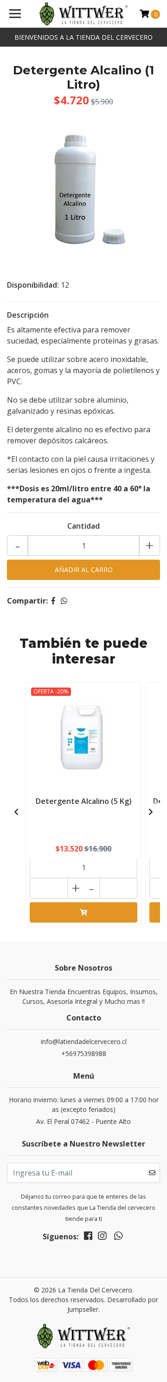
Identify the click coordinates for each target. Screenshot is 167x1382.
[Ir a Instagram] (102, 1237)
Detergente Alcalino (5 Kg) (84, 801)
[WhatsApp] (118, 1237)
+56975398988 (83, 1053)
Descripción (28, 315)
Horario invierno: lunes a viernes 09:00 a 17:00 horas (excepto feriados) (84, 1104)
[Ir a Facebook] (88, 1237)
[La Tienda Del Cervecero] (83, 14)
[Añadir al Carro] (83, 912)
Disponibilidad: (33, 285)
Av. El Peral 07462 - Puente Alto (83, 1121)
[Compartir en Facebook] (53, 601)
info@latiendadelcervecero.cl (84, 1041)
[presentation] (16, 812)
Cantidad (83, 526)
